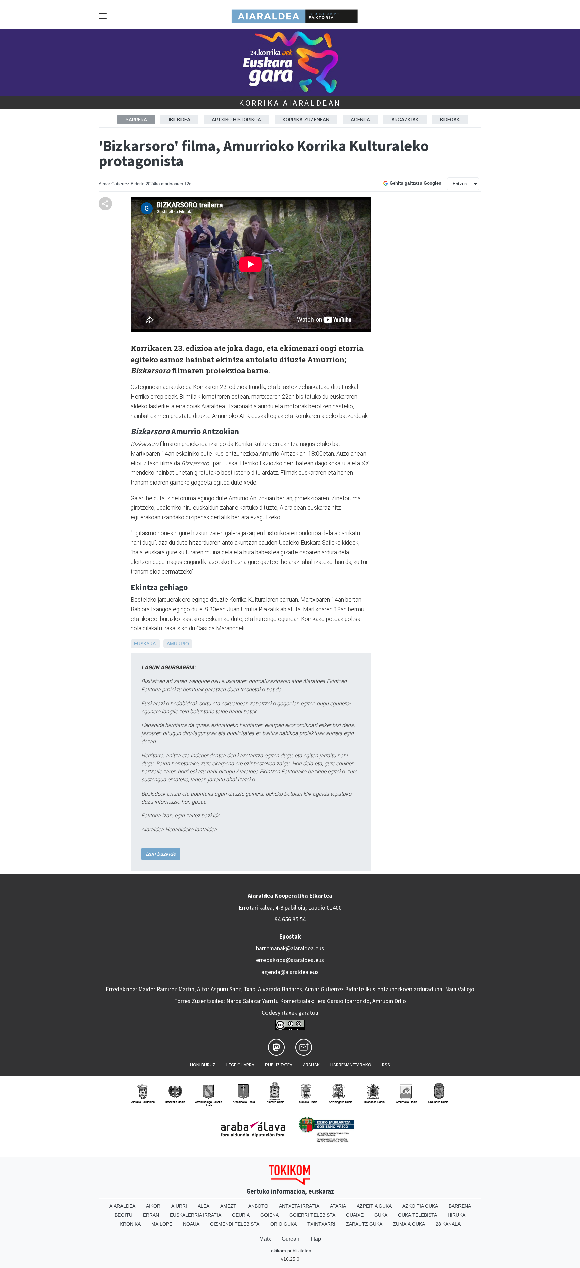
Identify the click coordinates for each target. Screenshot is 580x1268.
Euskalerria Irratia (195, 1215)
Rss (386, 1065)
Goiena (269, 1215)
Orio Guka (283, 1224)
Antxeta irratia (299, 1206)
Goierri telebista (312, 1215)
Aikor (153, 1206)
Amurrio (178, 643)
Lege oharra (240, 1065)
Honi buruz (202, 1065)
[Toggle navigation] (103, 16)
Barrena (460, 1206)
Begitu (123, 1215)
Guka (380, 1215)
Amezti (229, 1206)
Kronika (130, 1224)
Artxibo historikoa (236, 120)
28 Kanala (448, 1224)
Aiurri (179, 1206)
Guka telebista (417, 1215)
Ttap (315, 1239)
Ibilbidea (179, 120)
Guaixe (355, 1215)
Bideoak (450, 120)
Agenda (360, 120)
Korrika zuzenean (306, 120)
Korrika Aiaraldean (290, 103)
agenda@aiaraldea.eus (290, 972)
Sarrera (136, 120)
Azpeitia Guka (374, 1206)
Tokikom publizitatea (290, 1250)
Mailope (161, 1224)
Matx (265, 1239)
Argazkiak (405, 120)
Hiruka (456, 1215)
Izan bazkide (161, 854)
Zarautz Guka (364, 1224)
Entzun (460, 183)
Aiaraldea (122, 1206)
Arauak (311, 1065)
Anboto (258, 1206)
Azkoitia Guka (420, 1206)
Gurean (290, 1239)
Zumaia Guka (409, 1224)
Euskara (144, 643)
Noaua (191, 1224)
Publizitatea (278, 1065)
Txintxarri (321, 1224)
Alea (203, 1206)
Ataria (338, 1206)
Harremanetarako (350, 1065)
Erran (151, 1215)
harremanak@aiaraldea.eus (290, 948)
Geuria (241, 1215)
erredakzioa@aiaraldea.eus (290, 960)
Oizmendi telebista (234, 1224)
